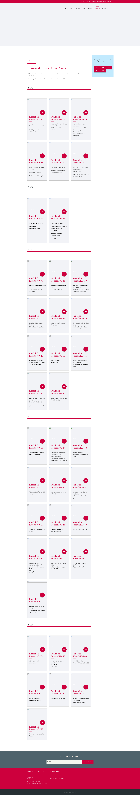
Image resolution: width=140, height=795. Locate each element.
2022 (103, 70)
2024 (109, 67)
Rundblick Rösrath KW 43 (58, 279)
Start (65, 8)
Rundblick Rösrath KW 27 (36, 523)
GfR (71, 8)
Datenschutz (73, 792)
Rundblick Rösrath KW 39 (80, 279)
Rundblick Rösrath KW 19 (58, 118)
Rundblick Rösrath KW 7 (57, 161)
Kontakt (105, 8)
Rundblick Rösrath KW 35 (36, 317)
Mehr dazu (100, 38)
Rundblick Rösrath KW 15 (80, 118)
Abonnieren (87, 761)
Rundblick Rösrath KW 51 (36, 217)
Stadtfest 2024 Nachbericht (103, 23)
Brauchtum (87, 8)
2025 (103, 67)
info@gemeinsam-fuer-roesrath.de (104, 1)
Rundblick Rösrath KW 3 (79, 161)
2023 (97, 70)
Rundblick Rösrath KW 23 (36, 118)
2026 (97, 67)
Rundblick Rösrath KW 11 (36, 161)
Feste (78, 8)
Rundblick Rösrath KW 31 (58, 317)
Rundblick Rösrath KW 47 (58, 217)
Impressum (66, 792)
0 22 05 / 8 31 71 (89, 1)
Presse (97, 8)
